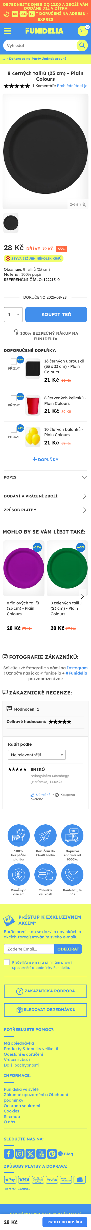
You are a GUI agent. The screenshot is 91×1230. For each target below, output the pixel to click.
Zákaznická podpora (49, 990)
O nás (9, 1121)
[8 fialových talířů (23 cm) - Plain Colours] (23, 568)
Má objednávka (19, 1043)
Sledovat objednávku (49, 1009)
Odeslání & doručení (23, 1054)
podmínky (43, 967)
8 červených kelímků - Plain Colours (65, 400)
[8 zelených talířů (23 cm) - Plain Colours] (67, 568)
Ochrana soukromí (22, 1105)
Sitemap (12, 1116)
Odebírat (68, 949)
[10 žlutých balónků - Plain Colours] (32, 437)
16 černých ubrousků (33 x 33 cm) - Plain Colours (64, 366)
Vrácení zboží (17, 1059)
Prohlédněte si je (72, 85)
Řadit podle (20, 744)
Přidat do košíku (65, 1222)
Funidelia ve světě (21, 1089)
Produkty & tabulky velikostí (31, 1048)
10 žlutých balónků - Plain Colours (63, 432)
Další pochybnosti (21, 1065)
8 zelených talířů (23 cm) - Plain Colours (66, 608)
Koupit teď (56, 314)
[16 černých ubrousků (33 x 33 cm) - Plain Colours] (32, 368)
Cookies (11, 1110)
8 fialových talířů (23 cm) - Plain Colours (23, 608)
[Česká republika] (9, 1154)
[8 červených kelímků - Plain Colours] (32, 405)
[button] (82, 596)
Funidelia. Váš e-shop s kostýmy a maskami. (44, 31)
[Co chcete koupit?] (7, 31)
